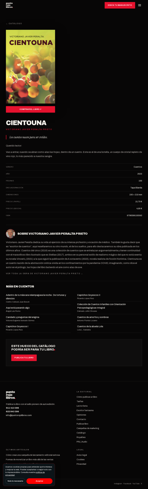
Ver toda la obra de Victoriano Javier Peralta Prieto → (44, 274)
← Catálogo (14, 24)
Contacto (81, 419)
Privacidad (81, 464)
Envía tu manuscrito (120, 5)
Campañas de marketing (88, 428)
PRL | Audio (82, 442)
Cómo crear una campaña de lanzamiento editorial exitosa (33, 455)
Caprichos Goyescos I (17, 326)
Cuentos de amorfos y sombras (93, 317)
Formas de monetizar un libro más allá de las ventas (29, 459)
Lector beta (82, 406)
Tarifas (80, 401)
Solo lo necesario (15, 481)
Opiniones (81, 415)
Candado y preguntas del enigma (22, 317)
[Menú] (139, 5)
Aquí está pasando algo (18, 308)
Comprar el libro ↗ (30, 109)
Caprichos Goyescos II (88, 295)
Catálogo (81, 433)
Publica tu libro (24, 358)
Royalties (81, 437)
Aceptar (39, 481)
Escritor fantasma (85, 410)
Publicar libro (82, 424)
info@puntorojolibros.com (19, 415)
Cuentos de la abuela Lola (90, 326)
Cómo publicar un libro (87, 397)
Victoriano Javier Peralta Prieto (58, 233)
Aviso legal (82, 455)
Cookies (81, 459)
